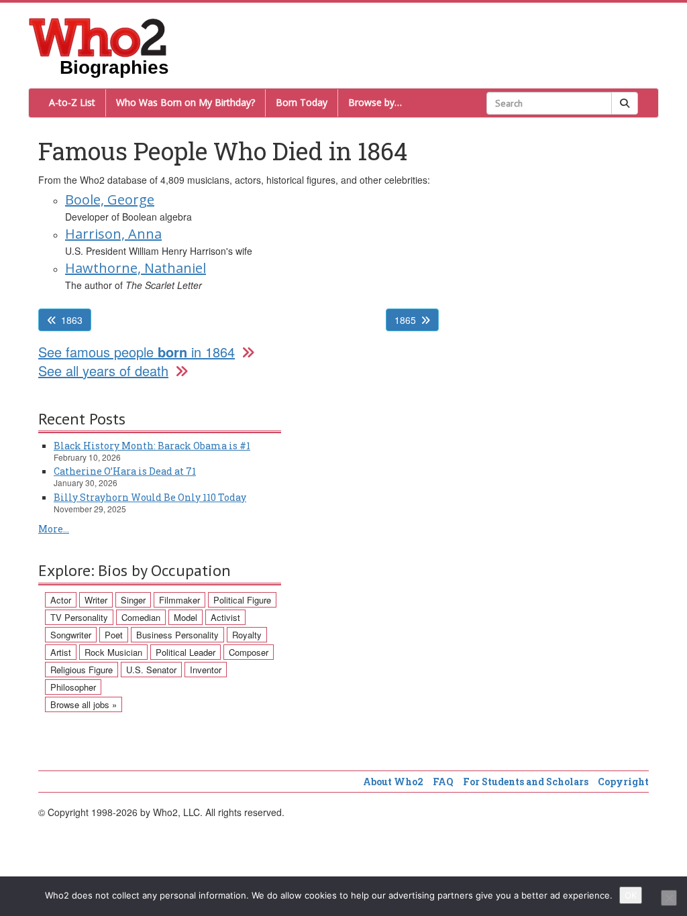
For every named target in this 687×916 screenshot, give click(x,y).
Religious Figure (81, 669)
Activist (225, 617)
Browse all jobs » (83, 704)
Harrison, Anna (113, 234)
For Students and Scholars (525, 781)
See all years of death (103, 370)
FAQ (443, 781)
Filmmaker (179, 599)
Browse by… (375, 102)
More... (53, 528)
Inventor (205, 669)
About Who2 (393, 781)
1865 (405, 320)
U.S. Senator (151, 669)
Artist (60, 652)
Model (185, 617)
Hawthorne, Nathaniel (135, 268)
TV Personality (79, 617)
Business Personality (177, 634)
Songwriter (70, 634)
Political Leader (185, 652)
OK (631, 895)
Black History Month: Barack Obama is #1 (152, 445)
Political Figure (242, 599)
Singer (133, 599)
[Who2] (98, 36)
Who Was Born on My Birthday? (185, 102)
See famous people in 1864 (136, 351)
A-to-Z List (72, 102)
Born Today (301, 102)
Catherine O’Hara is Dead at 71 (125, 471)
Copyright (623, 781)
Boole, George (109, 199)
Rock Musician (113, 652)
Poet (114, 634)
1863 (72, 320)
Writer (96, 599)
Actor (60, 599)
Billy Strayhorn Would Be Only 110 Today (150, 497)
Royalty (247, 634)
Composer (248, 652)
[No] (669, 898)
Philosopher (73, 687)
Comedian (140, 617)
